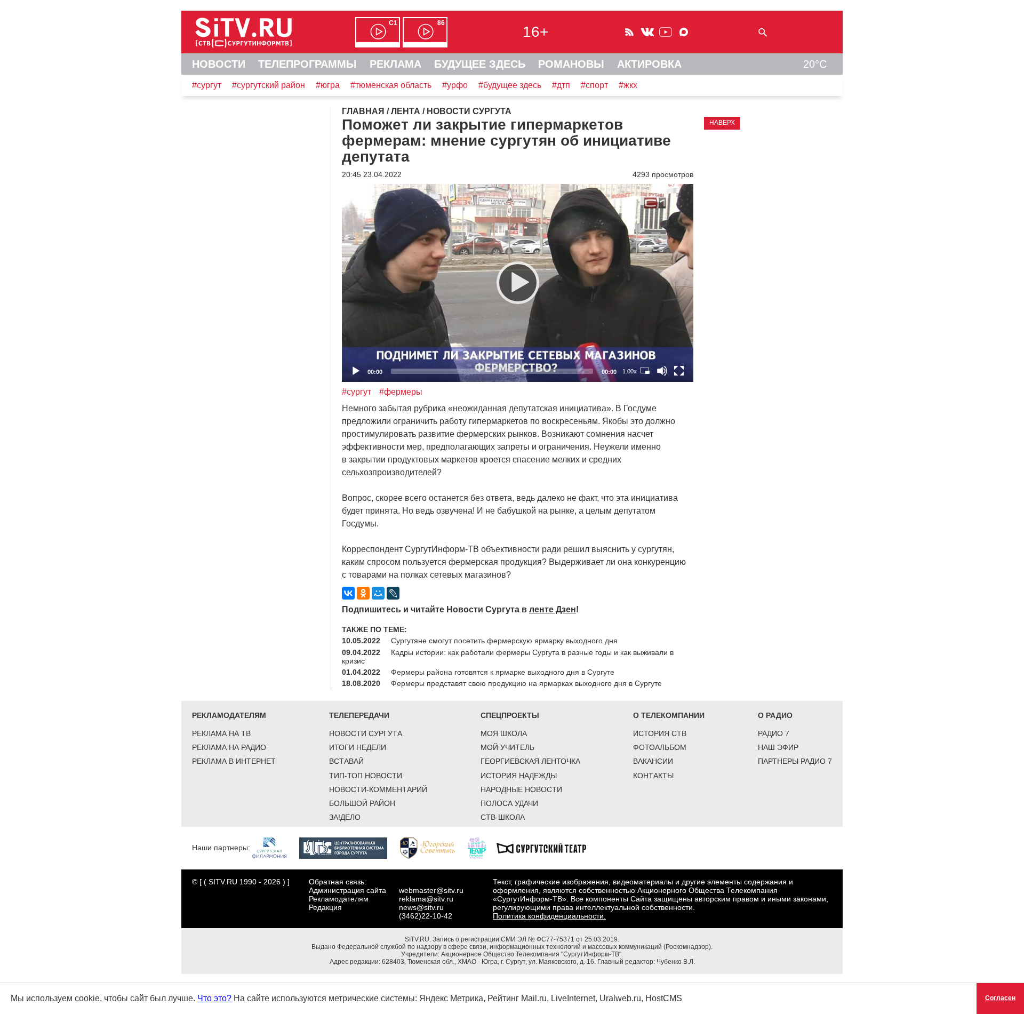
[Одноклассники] (363, 593)
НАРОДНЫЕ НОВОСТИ (521, 789)
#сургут (206, 85)
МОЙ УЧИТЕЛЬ (507, 747)
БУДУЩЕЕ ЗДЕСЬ (479, 64)
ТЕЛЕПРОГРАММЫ (307, 64)
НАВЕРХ (722, 122)
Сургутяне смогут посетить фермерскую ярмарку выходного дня (504, 640)
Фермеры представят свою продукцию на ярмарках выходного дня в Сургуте (526, 683)
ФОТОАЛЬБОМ (659, 747)
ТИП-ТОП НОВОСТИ (365, 775)
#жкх (628, 85)
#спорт (594, 85)
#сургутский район (268, 85)
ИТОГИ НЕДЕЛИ (357, 747)
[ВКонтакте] (348, 593)
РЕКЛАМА (395, 64)
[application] (517, 283)
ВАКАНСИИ (653, 761)
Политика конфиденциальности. (549, 916)
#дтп (561, 85)
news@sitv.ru (421, 907)
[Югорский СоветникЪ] (433, 847)
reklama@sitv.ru (426, 899)
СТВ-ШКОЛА (503, 817)
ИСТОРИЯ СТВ (659, 733)
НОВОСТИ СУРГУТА (365, 733)
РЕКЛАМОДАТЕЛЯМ (229, 715)
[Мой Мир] (378, 593)
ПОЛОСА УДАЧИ (509, 803)
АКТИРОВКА (649, 64)
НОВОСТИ (218, 64)
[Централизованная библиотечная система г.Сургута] (348, 847)
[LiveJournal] (393, 593)
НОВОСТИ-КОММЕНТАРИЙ (378, 789)
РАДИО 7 (773, 733)
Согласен (1000, 998)
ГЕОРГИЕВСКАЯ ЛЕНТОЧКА (530, 761)
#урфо (455, 85)
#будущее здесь (509, 85)
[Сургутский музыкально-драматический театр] (547, 847)
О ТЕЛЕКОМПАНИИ (669, 715)
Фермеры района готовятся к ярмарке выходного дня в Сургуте (502, 672)
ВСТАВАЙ (346, 761)
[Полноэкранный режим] (679, 371)
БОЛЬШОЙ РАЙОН (362, 803)
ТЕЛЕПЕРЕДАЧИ (359, 715)
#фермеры (400, 391)
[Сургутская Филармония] (274, 847)
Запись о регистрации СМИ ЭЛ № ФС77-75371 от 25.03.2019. (526, 939)
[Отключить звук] (662, 371)
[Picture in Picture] (645, 371)
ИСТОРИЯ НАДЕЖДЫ (519, 775)
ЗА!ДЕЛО (345, 817)
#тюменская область (390, 85)
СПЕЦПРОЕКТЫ (510, 715)
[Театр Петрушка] (482, 847)
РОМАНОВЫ (571, 64)
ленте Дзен (552, 609)
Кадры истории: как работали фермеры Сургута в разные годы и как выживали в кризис (508, 656)
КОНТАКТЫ (653, 775)
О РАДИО (775, 715)
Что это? (214, 998)
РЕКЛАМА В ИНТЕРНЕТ (234, 761)
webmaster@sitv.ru (431, 890)
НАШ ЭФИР (778, 747)
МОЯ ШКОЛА (504, 733)
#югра (328, 85)
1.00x (629, 371)
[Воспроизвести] (518, 282)
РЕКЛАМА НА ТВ (221, 733)
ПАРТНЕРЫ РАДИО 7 (795, 761)
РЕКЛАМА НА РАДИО (229, 747)
